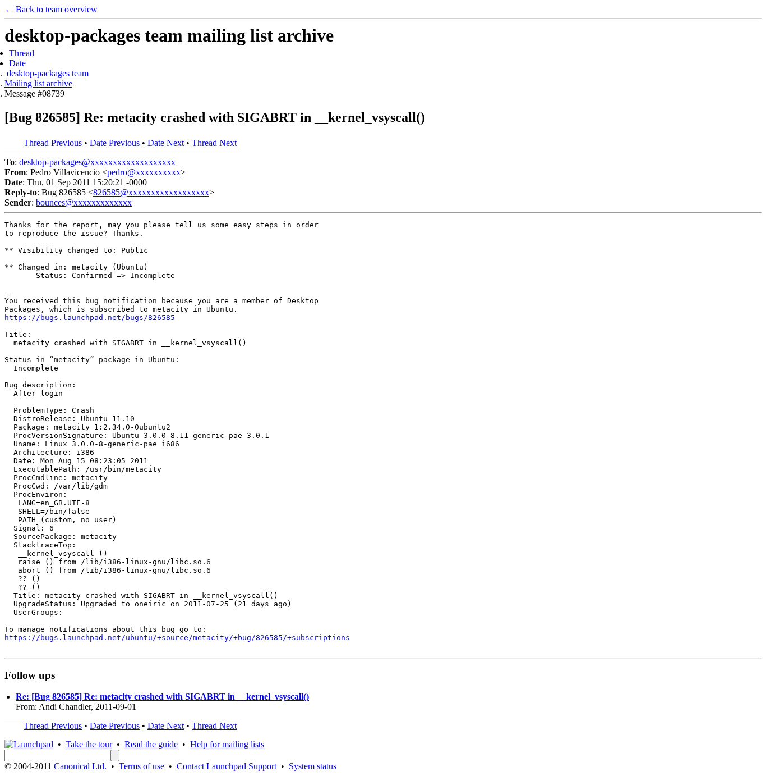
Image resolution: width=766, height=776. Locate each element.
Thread (21, 53)
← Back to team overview (51, 9)
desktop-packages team (48, 73)
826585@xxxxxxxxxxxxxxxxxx (151, 192)
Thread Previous (53, 143)
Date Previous (115, 143)
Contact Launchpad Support (226, 766)
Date (17, 63)
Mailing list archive (38, 83)
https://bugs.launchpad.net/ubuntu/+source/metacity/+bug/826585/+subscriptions (177, 637)
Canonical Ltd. (80, 766)
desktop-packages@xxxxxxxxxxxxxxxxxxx (97, 162)
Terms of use (141, 766)
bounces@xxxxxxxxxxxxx (84, 202)
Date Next (165, 143)
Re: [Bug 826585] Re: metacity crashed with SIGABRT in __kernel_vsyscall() (162, 696)
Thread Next (214, 143)
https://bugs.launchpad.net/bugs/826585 (89, 317)
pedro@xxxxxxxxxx (144, 172)
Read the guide (151, 744)
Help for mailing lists (227, 744)
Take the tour (89, 744)
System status (312, 766)
